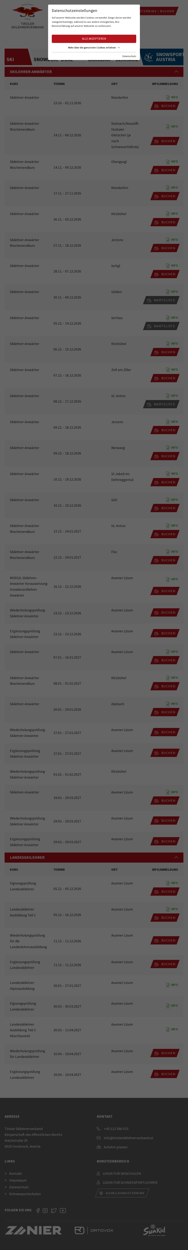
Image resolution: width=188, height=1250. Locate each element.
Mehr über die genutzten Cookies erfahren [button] (92, 47)
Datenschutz (129, 56)
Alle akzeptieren (94, 38)
